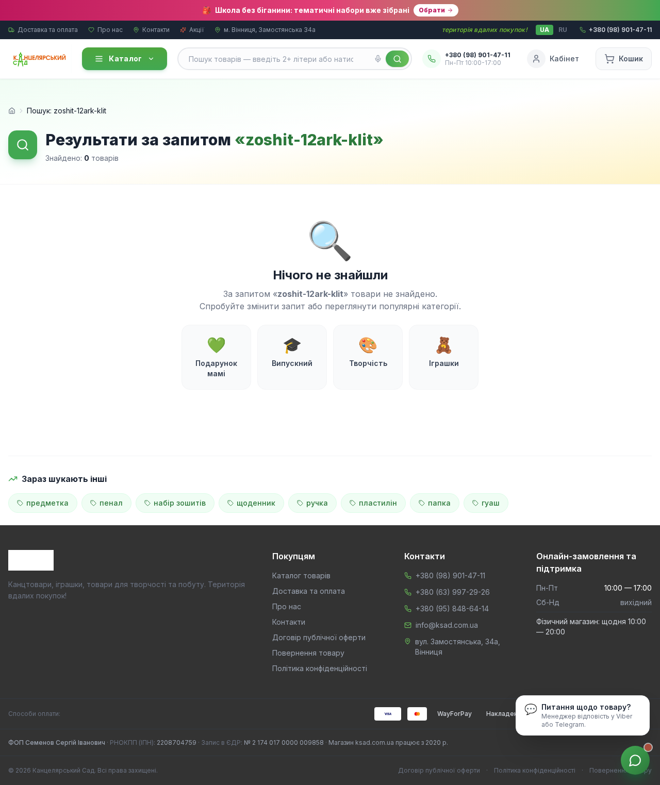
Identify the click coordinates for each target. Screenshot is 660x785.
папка (439, 502)
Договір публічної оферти (319, 637)
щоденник (256, 502)
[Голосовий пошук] (378, 59)
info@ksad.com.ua (447, 625)
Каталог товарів (301, 575)
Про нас (110, 30)
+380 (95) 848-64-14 (452, 608)
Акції (196, 30)
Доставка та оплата (48, 30)
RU (562, 30)
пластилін (378, 502)
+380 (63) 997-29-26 (453, 592)
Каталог (125, 58)
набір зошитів (180, 502)
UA (544, 30)
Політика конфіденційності (319, 668)
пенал (111, 502)
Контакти (156, 30)
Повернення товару (308, 652)
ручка (317, 502)
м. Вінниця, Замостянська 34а (270, 30)
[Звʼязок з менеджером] (635, 760)
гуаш (491, 502)
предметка (47, 502)
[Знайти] (397, 59)
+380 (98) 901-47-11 (450, 575)
